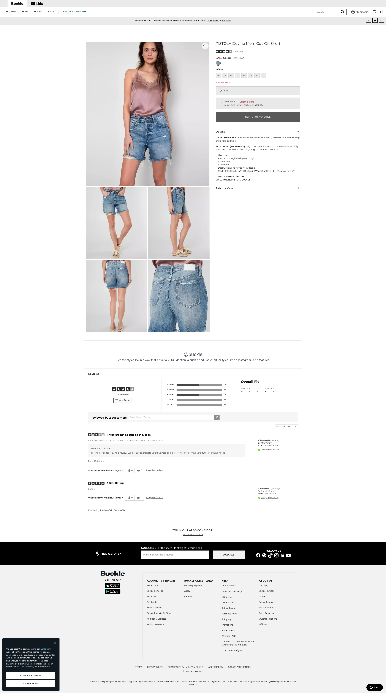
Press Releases (266, 613)
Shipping (226, 619)
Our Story (264, 585)
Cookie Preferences (239, 667)
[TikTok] (270, 555)
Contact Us (227, 596)
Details (220, 131)
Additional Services (156, 618)
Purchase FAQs (229, 613)
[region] (30, 664)
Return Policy (228, 608)
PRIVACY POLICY (155, 667)
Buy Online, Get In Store (159, 613)
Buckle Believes (266, 602)
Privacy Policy (27, 666)
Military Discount (155, 624)
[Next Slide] (381, 20)
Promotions (227, 624)
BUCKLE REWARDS (75, 11)
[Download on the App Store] (113, 585)
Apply (187, 590)
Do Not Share (30, 683)
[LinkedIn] (282, 555)
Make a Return (154, 607)
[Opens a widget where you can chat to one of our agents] (374, 687)
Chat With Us (228, 585)
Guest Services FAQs (232, 591)
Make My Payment (193, 585)
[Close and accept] (55, 643)
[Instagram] (276, 555)
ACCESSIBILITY (215, 667)
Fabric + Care (224, 188)
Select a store (247, 101)
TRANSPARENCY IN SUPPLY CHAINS (186, 667)
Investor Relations (268, 618)
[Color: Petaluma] (218, 63)
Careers (263, 596)
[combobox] (327, 12)
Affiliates (263, 624)
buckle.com (45, 649)
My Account (153, 585)
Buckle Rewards (155, 590)
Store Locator (228, 630)
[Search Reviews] (217, 417)
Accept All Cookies (30, 675)
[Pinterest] (264, 555)
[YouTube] (288, 555)
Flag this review (154, 470)
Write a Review (123, 400)
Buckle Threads (266, 590)
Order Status (228, 602)
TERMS (138, 667)
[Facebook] (258, 555)
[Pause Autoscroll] (375, 20)
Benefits (188, 596)
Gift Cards (152, 602)
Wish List (151, 596)
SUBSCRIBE (228, 554)
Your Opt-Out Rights (232, 650)
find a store (110, 553)
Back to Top (120, 510)
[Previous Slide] (368, 20)
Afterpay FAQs (229, 635)
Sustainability (266, 607)
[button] (11, 12)
